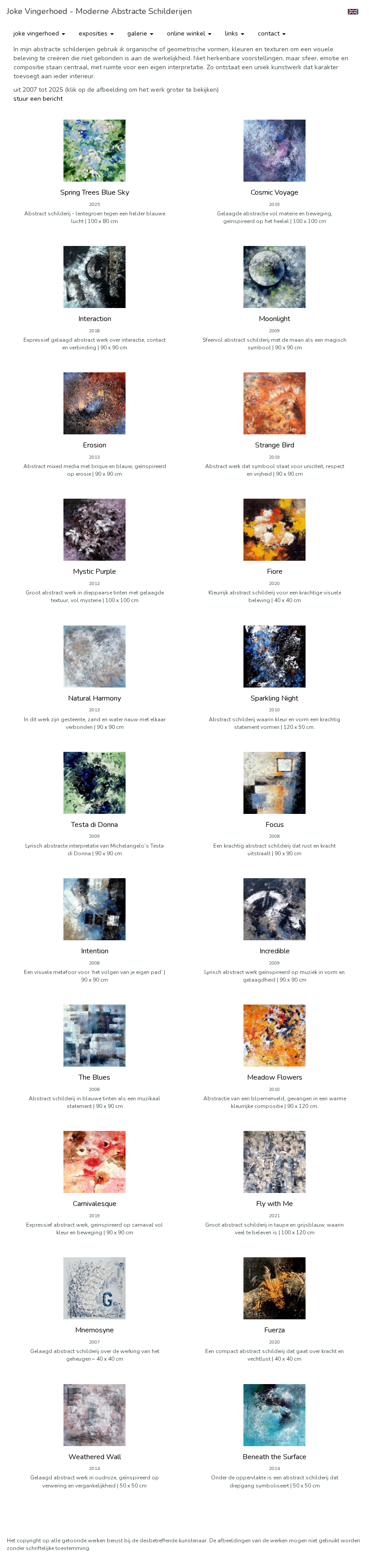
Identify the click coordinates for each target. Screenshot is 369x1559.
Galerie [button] (138, 33)
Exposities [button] (94, 33)
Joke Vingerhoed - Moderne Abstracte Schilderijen (99, 11)
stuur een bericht (38, 98)
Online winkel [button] (187, 33)
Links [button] (232, 33)
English (353, 11)
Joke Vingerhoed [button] (37, 33)
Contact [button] (269, 33)
